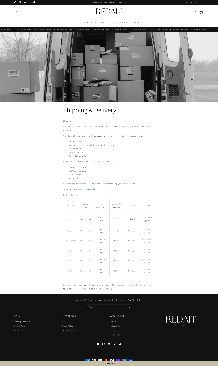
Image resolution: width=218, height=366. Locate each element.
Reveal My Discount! (133, 198)
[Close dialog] (155, 147)
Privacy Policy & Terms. (133, 212)
